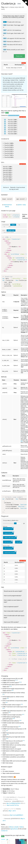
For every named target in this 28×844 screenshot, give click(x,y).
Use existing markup (9, 232)
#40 (19, 726)
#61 (9, 712)
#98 (12, 690)
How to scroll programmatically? (12, 595)
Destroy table (6, 546)
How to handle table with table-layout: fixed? (14, 616)
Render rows (11, 230)
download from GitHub (8, 205)
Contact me (4, 831)
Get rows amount (8, 542)
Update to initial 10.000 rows (10, 537)
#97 (3, 694)
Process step (19, 56)
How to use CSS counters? (11, 622)
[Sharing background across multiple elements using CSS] (21, 841)
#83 (6, 702)
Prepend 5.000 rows (8, 533)
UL (4, 226)
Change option (10, 520)
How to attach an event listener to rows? (13, 601)
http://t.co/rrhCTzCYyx (13, 805)
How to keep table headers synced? (14, 611)
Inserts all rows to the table (10, 552)
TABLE (13, 225)
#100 (10, 686)
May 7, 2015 (12, 811)
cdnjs (24, 205)
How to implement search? (11, 606)
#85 (22, 441)
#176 (16, 680)
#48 (13, 718)
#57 (23, 714)
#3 (7, 730)
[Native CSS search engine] (7, 841)
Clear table (19, 542)
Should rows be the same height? (13, 591)
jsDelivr (20, 205)
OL (19, 225)
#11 (23, 740)
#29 (7, 738)
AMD (23, 216)
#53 (3, 708)
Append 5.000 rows (8, 528)
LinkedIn (16, 827)
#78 (21, 704)
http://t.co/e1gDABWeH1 (16, 815)
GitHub (11, 827)
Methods (5, 526)
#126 (20, 682)
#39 (7, 734)
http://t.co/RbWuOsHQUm (13, 803)
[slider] (15, 523)
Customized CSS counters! (13, 115)
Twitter (21, 827)
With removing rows (8, 548)
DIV (10, 226)
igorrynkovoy (14, 829)
